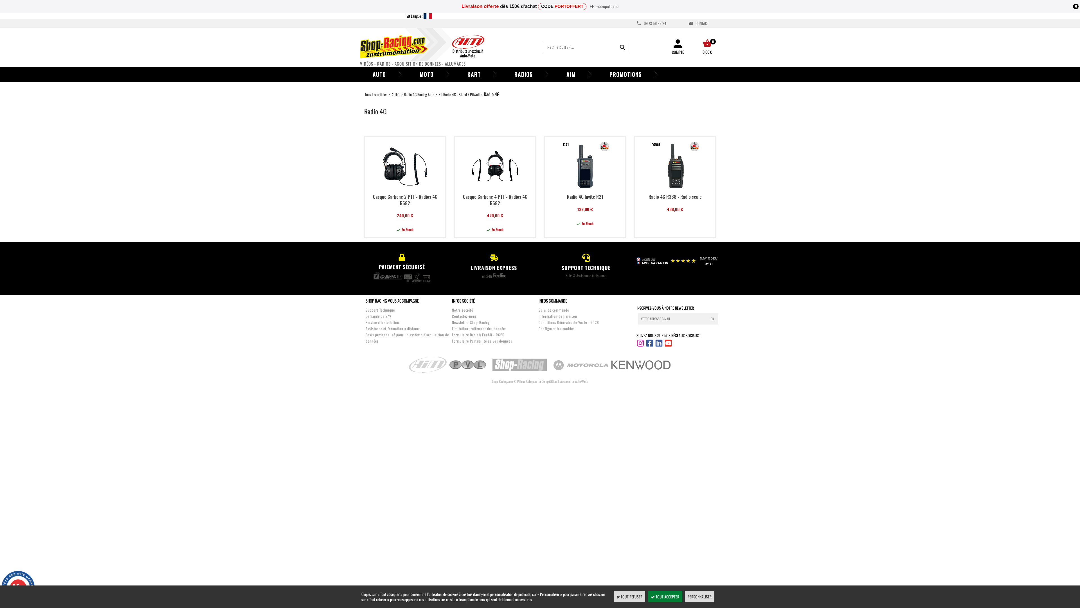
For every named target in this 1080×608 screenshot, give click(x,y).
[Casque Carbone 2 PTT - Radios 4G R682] (405, 189)
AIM (571, 74)
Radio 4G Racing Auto (419, 94)
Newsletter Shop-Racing (471, 322)
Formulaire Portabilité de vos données (482, 341)
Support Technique (380, 310)
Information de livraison (558, 316)
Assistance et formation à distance (393, 328)
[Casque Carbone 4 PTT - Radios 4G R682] (495, 189)
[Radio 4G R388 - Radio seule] (675, 189)
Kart (474, 74)
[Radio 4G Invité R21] (585, 189)
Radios (523, 74)
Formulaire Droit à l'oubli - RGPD (478, 334)
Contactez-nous (464, 316)
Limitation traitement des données (479, 328)
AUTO (396, 94)
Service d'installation (382, 322)
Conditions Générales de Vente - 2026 (569, 322)
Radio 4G (492, 94)
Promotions (625, 74)
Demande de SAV (379, 316)
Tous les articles (376, 94)
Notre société (462, 310)
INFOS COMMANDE (553, 301)
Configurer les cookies (557, 328)
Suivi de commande (554, 310)
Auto (379, 74)
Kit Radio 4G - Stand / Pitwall (459, 94)
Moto (427, 74)
